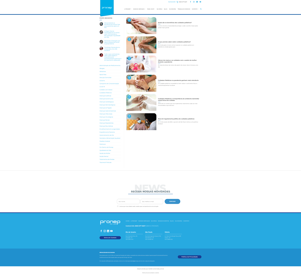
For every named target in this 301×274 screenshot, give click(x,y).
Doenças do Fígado (106, 108)
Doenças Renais (105, 120)
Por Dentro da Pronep (106, 147)
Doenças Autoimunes (106, 99)
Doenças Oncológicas (106, 117)
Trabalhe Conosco (184, 9)
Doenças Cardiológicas (107, 102)
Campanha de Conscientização (109, 83)
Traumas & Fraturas (105, 162)
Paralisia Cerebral (105, 141)
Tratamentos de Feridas (107, 159)
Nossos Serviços (138, 9)
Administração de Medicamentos (110, 65)
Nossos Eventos (163, 221)
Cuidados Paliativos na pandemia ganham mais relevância (178, 80)
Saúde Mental (104, 156)
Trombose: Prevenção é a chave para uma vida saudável (112, 49)
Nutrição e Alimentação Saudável (110, 138)
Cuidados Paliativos (106, 92)
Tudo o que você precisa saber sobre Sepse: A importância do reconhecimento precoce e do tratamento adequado (112, 57)
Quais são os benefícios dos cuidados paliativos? (175, 22)
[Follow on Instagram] (194, 2)
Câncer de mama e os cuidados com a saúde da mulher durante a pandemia (177, 61)
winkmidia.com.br (158, 269)
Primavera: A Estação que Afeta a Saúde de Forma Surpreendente (112, 42)
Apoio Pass (103, 74)
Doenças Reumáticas (106, 126)
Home (127, 221)
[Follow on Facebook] (190, 2)
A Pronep (127, 9)
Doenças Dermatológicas (107, 105)
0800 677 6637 (183, 2)
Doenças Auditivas (105, 96)
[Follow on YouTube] (200, 2)
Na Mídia (159, 9)
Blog (165, 9)
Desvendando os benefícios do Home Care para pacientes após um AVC (112, 25)
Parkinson (103, 144)
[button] (200, 9)
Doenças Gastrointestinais (108, 111)
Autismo (102, 80)
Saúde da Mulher (105, 153)
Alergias (102, 68)
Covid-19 (102, 86)
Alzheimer (103, 71)
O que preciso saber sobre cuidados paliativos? (174, 42)
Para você (150, 9)
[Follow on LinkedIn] (197, 2)
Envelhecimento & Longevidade (110, 129)
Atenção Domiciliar (105, 77)
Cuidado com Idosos (106, 89)
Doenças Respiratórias (106, 123)
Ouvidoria (172, 9)
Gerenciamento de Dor (107, 135)
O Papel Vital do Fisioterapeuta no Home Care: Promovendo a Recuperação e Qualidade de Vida (112, 34)
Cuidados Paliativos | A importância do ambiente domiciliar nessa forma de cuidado (178, 99)
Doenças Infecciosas (106, 114)
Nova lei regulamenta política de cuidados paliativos (176, 119)
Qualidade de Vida (105, 150)
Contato (194, 9)
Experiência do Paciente (107, 132)
